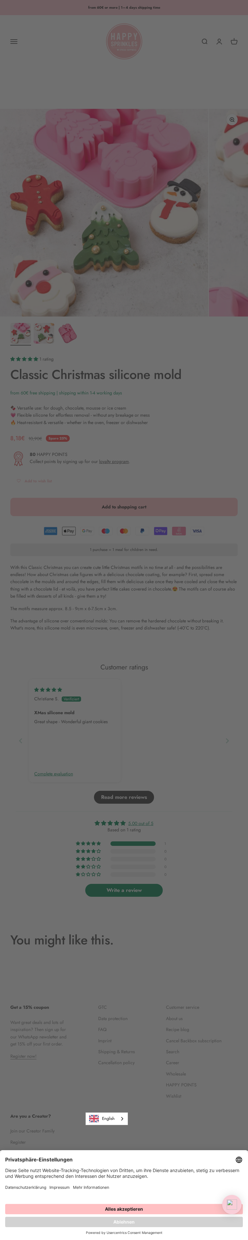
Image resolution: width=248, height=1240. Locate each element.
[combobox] (107, 1118)
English (108, 1118)
